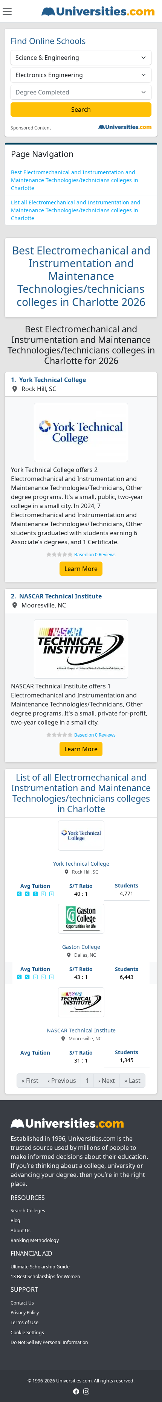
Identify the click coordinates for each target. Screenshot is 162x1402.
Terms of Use (24, 1322)
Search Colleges (28, 1210)
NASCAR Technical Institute (60, 596)
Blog (15, 1220)
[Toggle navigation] (7, 11)
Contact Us (22, 1303)
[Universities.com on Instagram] (86, 1391)
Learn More (81, 569)
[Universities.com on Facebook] (76, 1391)
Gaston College (81, 946)
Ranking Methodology (35, 1240)
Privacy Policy (25, 1312)
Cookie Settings (27, 1332)
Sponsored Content (31, 128)
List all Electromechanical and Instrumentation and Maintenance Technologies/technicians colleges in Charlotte (76, 210)
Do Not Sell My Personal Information (49, 1342)
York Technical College (52, 380)
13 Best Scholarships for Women (45, 1276)
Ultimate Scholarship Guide (40, 1266)
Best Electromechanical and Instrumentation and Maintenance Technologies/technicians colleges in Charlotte (74, 180)
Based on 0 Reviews (95, 554)
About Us (21, 1230)
